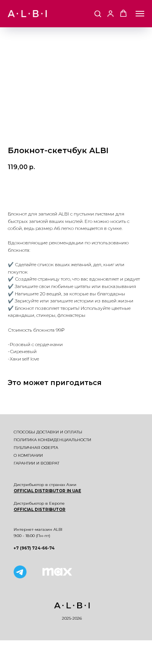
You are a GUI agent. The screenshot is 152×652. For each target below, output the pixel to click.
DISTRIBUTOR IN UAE (57, 490)
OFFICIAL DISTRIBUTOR (39, 509)
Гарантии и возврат (36, 463)
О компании (28, 455)
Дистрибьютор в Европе (39, 503)
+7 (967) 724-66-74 (34, 548)
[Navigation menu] (140, 13)
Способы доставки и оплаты (48, 432)
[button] (97, 13)
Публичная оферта (36, 447)
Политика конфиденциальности (52, 439)
